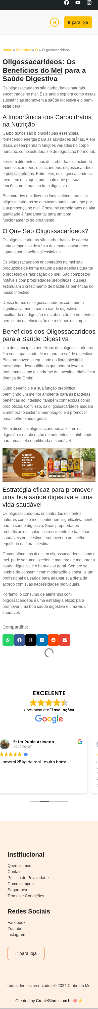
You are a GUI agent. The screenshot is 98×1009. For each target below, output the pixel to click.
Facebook (16, 922)
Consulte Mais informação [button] (33, 785)
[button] (8, 640)
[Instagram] (92, 5)
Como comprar (21, 884)
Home (7, 50)
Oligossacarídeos (32, 62)
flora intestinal (70, 360)
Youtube (15, 928)
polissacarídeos (20, 174)
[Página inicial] (54, 22)
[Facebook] (69, 5)
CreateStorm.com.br (53, 1001)
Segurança (17, 890)
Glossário (23, 50)
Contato (15, 872)
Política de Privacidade (28, 878)
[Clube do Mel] (16, 22)
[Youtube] (80, 5)
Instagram (16, 934)
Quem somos (19, 865)
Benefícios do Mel (33, 70)
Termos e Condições (26, 896)
